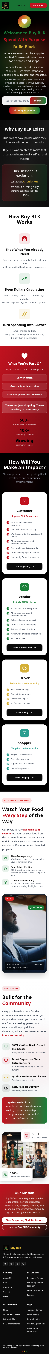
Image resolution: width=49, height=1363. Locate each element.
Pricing (30, 1295)
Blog (5, 1282)
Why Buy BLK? (26, 110)
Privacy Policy (33, 1314)
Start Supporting (22, 566)
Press (5, 1296)
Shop (5, 1310)
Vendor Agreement (36, 1323)
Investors (7, 1287)
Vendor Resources (35, 1290)
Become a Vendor (35, 1278)
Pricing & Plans (10, 1319)
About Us (7, 1278)
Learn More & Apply (22, 647)
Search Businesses (11, 1314)
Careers (6, 1291)
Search (37, 100)
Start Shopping (22, 777)
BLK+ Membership (11, 1323)
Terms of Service (34, 1310)
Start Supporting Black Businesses (24, 1220)
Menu (19, 5)
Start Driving (22, 712)
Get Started (38, 5)
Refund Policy (33, 1319)
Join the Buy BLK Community (24, 1227)
